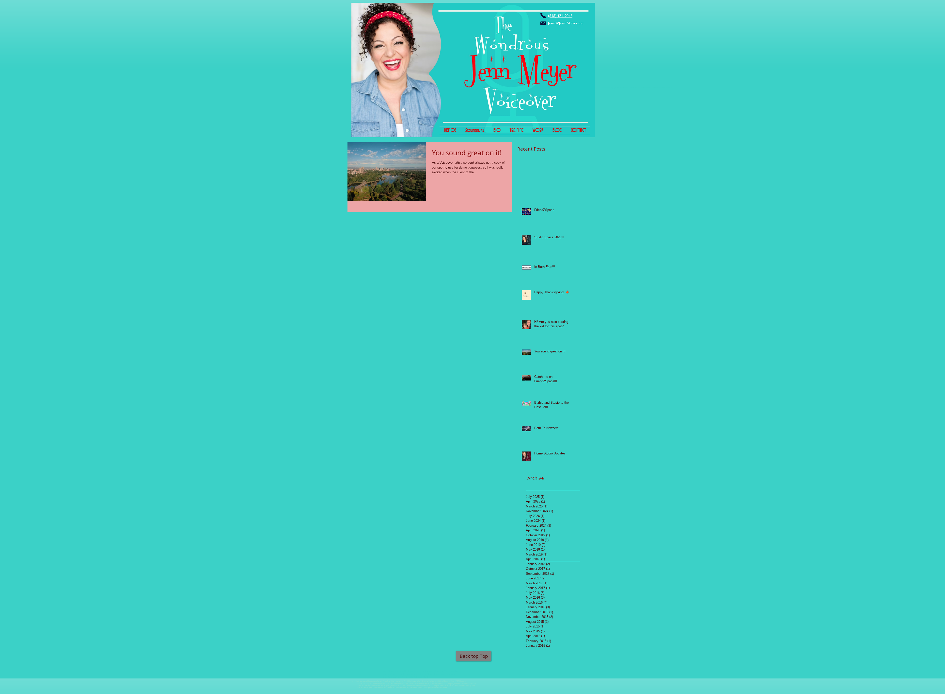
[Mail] (543, 23)
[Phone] (543, 15)
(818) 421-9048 (560, 16)
